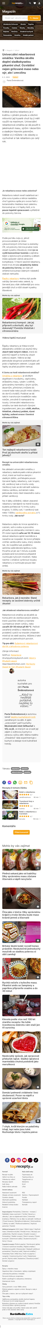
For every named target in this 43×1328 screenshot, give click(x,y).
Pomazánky (17, 1212)
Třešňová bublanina (22, 1223)
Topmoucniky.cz (28, 1177)
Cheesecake (20, 1249)
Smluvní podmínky (8, 1202)
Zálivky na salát (8, 1223)
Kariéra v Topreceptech (30, 1195)
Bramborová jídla (13, 1231)
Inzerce (5, 1207)
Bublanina (21, 1258)
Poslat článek (26, 782)
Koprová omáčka (29, 1251)
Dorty (4, 1241)
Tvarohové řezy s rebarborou (26, 802)
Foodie (24, 1197)
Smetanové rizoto (8, 1281)
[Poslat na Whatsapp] (15, 782)
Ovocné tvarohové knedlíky (13, 1247)
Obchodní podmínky (9, 1200)
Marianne (25, 1182)
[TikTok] (36, 1160)
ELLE (24, 1184)
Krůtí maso (19, 1229)
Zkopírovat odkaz (31, 782)
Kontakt (25, 1204)
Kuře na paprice (29, 1254)
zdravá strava (17, 772)
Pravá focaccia (8, 1221)
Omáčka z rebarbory (12, 376)
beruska (22, 819)
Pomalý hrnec (25, 1231)
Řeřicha (13, 1219)
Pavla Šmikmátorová (15, 80)
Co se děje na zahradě (25, 1219)
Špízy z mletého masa (10, 1269)
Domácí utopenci (8, 1261)
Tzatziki (12, 1226)
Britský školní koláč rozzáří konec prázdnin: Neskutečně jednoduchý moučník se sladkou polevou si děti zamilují (21, 950)
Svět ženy (5, 1184)
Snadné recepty (29, 1234)
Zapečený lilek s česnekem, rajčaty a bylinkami (18, 1271)
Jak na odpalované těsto (18, 1216)
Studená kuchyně (26, 31)
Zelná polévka (35, 1221)
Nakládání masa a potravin (11, 1214)
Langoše (5, 1256)
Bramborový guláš (8, 1249)
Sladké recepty (17, 1236)
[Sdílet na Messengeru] (9, 782)
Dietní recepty (29, 1236)
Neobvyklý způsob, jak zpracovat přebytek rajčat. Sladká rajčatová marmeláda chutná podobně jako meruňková (20, 1060)
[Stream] (30, 1160)
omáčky (27, 772)
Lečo (25, 1256)
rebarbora (15, 769)
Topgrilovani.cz (27, 1179)
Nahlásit (25, 1200)
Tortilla (24, 1214)
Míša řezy (18, 1254)
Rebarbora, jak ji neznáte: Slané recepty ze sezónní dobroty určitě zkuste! (21, 601)
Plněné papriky (20, 1244)
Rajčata (6, 31)
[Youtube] (24, 1160)
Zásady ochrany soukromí (11, 1195)
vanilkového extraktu (25, 512)
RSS (23, 1193)
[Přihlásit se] (40, 3)
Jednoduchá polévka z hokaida (13, 1274)
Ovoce (10, 1241)
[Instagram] (18, 1160)
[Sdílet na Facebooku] (4, 782)
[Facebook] (7, 1160)
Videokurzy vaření (8, 1179)
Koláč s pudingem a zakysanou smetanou (17, 1279)
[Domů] (3, 50)
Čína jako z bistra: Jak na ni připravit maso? (17, 1293)
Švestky (6, 28)
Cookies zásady (7, 1197)
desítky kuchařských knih (23, 717)
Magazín (8, 11)
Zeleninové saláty (16, 1239)
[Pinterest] (13, 1160)
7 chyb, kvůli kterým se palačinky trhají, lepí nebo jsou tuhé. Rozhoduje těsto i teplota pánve (20, 1129)
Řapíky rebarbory (10, 278)
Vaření (17, 50)
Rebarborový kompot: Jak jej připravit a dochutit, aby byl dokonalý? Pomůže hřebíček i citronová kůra (18, 326)
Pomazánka (7, 35)
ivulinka (22, 808)
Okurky (22, 28)
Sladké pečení (28, 35)
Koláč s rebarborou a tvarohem (27, 813)
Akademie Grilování (10, 24)
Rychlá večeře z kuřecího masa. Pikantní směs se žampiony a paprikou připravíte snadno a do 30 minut (19, 986)
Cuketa (14, 28)
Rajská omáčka (29, 1247)
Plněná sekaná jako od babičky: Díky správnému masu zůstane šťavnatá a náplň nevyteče (19, 876)
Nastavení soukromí (9, 1193)
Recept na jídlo (7, 1174)
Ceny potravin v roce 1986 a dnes (14, 1287)
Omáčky (17, 35)
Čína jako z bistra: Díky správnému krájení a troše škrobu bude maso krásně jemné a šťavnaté (21, 915)
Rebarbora (16, 655)
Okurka (23, 24)
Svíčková (38, 1219)
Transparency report (29, 1202)
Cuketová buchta (16, 1256)
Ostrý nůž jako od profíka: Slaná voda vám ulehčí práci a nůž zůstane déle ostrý (19, 1309)
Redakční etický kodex (10, 1204)
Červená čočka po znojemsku (12, 1276)
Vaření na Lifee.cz (8, 1177)
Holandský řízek (8, 1254)
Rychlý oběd (12, 1258)
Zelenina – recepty (28, 1212)
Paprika (31, 24)
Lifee (24, 1186)
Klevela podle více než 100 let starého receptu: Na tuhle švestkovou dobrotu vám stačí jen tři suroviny (21, 1023)
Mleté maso (29, 1229)
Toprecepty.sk (27, 1174)
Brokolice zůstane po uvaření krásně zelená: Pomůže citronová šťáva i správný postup (21, 1304)
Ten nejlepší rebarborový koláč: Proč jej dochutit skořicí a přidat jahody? (19, 452)
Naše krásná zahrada (9, 1186)
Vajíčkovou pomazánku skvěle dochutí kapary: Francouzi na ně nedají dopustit (18, 1300)
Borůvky (14, 31)
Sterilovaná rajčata (33, 1244)
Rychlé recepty (17, 1234)
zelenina (24, 769)
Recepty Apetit (7, 1182)
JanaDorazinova (25, 797)
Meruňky (30, 28)
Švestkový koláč (32, 1258)
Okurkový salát (17, 1251)
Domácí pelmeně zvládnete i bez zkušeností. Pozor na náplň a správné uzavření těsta (20, 1095)
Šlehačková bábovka (22, 1221)
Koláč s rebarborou (27, 792)
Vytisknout (20, 782)
